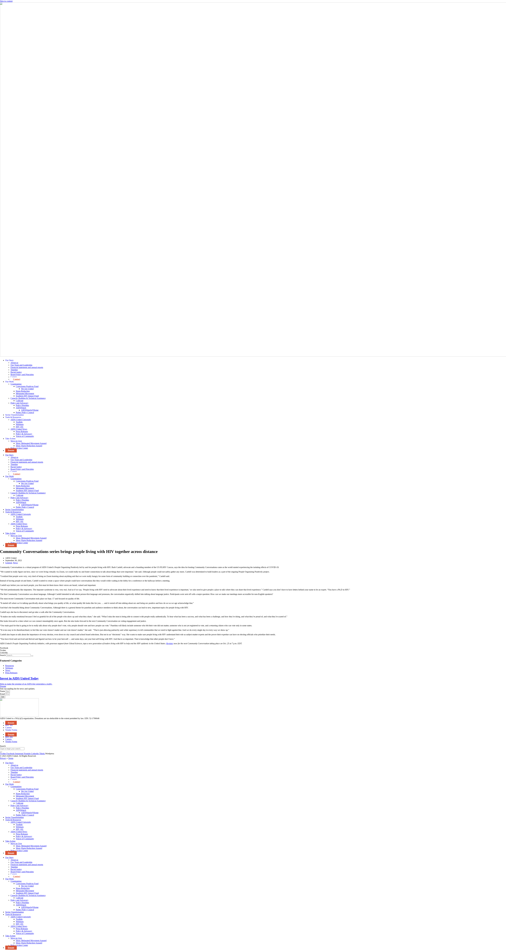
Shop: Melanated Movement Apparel (31, 443)
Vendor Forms (11, 730)
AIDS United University (21, 419)
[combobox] (12, 748)
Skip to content (6, 1)
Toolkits (19, 422)
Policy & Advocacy (24, 434)
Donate (11, 450)
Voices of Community (25, 436)
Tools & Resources (13, 417)
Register (169, 643)
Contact (16, 379)
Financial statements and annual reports (27, 367)
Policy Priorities (22, 405)
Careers (14, 377)
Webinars (20, 424)
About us (14, 363)
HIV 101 (19, 427)
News (15, 563)
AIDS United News (19, 429)
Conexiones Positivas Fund (27, 386)
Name (3, 691)
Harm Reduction (23, 391)
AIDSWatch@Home (29, 410)
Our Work (9, 382)
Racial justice (16, 372)
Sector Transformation (14, 415)
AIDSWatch (21, 408)
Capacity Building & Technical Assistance (28, 398)
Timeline (14, 370)
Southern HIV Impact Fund (27, 396)
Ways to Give (16, 441)
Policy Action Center (19, 448)
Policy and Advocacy (19, 403)
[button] (253, 648)
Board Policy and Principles (22, 374)
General (8, 563)
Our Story (9, 360)
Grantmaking (16, 384)
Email (2, 694)
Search (3, 655)
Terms (10, 758)
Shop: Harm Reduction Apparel (29, 446)
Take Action (10, 438)
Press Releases (22, 431)
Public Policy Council (25, 412)
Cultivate (19, 400)
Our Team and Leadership (21, 365)
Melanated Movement (25, 393)
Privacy (3, 758)
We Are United (27, 389)
